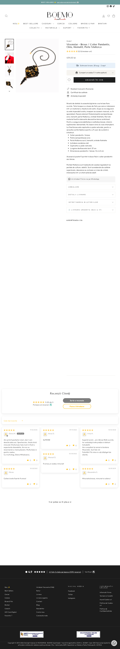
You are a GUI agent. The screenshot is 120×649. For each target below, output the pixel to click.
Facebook (71, 591)
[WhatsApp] (114, 643)
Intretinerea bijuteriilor (83, 202)
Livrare (38, 594)
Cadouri (47, 24)
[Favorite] (109, 16)
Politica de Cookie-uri (106, 604)
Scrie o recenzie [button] (77, 400)
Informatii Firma (105, 592)
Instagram (71, 598)
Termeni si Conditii (106, 596)
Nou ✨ (7, 587)
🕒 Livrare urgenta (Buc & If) (85, 210)
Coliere (73, 24)
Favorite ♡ (84, 28)
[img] (9, 430)
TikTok (70, 594)
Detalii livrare (77, 194)
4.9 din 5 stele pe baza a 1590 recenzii (65, 572)
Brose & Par (88, 24)
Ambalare (73, 187)
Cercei (61, 24)
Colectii (35, 28)
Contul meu (40, 612)
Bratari (102, 24)
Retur (38, 591)
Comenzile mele (42, 616)
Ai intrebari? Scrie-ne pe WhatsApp (85, 179)
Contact (39, 601)
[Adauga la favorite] (69, 80)
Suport (67, 28)
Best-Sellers (30, 24)
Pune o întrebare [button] (77, 406)
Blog (37, 605)
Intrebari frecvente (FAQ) (45, 587)
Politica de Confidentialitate (106, 610)
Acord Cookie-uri (106, 599)
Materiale (51, 28)
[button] (72, 51)
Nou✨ (16, 24)
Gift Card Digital (10, 612)
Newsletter (40, 608)
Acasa (69, 41)
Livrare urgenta (41, 598)
